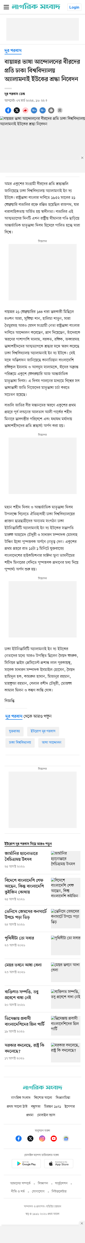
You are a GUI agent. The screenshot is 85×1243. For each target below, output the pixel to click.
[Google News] (66, 1139)
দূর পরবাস (13, 50)
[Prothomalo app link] (26, 1164)
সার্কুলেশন (61, 1183)
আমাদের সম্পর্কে (20, 1183)
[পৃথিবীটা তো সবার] (65, 945)
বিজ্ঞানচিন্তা (63, 1097)
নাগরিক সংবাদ (20, 1097)
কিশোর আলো (43, 1097)
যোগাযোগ (38, 1192)
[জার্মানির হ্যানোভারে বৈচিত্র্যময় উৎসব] (65, 861)
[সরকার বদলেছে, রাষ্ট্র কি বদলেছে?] (65, 1052)
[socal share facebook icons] (9, 113)
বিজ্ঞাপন (43, 1183)
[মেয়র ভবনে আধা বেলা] (65, 972)
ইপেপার (70, 1106)
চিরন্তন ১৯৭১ (52, 1106)
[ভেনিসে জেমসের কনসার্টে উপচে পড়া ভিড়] (65, 919)
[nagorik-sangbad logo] (42, 1088)
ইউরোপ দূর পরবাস (43, 731)
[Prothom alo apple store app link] (59, 1164)
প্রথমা (30, 1115)
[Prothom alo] (36, 8)
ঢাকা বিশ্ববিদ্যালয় (20, 742)
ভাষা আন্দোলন (51, 742)
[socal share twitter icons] (17, 113)
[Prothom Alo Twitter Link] (33, 1139)
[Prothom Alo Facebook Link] (21, 1139)
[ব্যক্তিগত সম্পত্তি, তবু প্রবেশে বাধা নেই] (65, 999)
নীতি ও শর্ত (18, 1192)
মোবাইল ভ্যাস (46, 1115)
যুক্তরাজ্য (14, 731)
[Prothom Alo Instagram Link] (44, 1139)
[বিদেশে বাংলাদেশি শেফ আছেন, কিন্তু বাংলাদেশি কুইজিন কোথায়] (65, 890)
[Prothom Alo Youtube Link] (56, 1139)
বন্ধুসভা (36, 1106)
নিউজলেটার (59, 1192)
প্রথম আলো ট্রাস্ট (17, 1106)
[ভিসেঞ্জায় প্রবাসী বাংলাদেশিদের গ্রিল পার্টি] (65, 1026)
